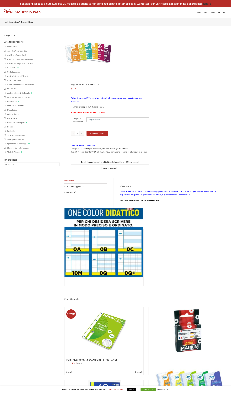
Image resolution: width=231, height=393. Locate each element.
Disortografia (114, 152)
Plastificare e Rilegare (16, 122)
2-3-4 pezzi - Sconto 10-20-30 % (87, 152)
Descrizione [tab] (69, 180)
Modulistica (12, 110)
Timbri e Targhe (13, 152)
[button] (224, 12)
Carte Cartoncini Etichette (18, 76)
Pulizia (10, 127)
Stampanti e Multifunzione (18, 148)
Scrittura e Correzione (16, 135)
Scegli (70, 372)
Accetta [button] (131, 389)
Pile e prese (12, 118)
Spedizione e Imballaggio (17, 143)
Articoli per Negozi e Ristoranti (20, 63)
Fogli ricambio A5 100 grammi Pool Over (91, 359)
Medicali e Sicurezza (15, 105)
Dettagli (139, 372)
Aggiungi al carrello (97, 133)
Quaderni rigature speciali (90, 148)
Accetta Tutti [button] (148, 389)
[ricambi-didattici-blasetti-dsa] (103, 53)
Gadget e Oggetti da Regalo (18, 93)
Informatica (12, 101)
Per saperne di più (163, 389)
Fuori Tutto (12, 89)
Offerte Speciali (13, 114)
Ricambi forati (108, 148)
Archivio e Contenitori (16, 55)
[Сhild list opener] (29, 51)
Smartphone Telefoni (15, 139)
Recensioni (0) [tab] (70, 192)
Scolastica (11, 131)
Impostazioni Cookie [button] (116, 389)
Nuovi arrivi (12, 46)
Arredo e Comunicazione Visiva (20, 59)
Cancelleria (11, 67)
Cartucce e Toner (14, 80)
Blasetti (105, 152)
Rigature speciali (121, 148)
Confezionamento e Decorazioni (20, 84)
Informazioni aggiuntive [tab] (74, 186)
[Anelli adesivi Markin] (187, 331)
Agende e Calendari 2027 (17, 51)
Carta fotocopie (13, 72)
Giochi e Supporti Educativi (18, 97)
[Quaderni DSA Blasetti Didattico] (103, 247)
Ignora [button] (207, 3)
